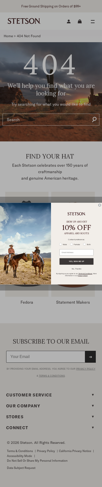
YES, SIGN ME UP (76, 261)
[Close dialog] (99, 205)
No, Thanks (76, 268)
